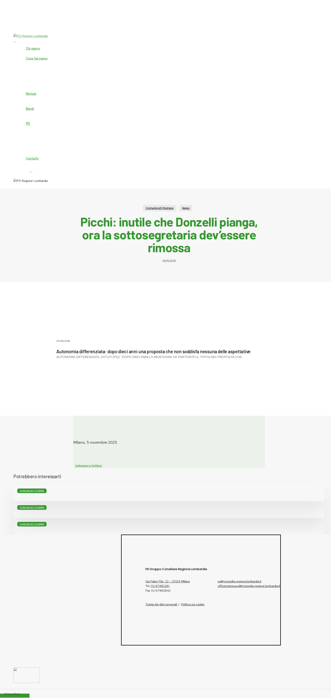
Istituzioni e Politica (88, 466)
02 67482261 (160, 586)
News (186, 208)
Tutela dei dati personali (161, 604)
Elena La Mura (12, 693)
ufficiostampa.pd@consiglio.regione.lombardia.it (249, 586)
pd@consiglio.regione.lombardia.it (239, 581)
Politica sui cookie (192, 604)
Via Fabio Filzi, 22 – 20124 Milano (167, 581)
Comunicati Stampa (160, 208)
